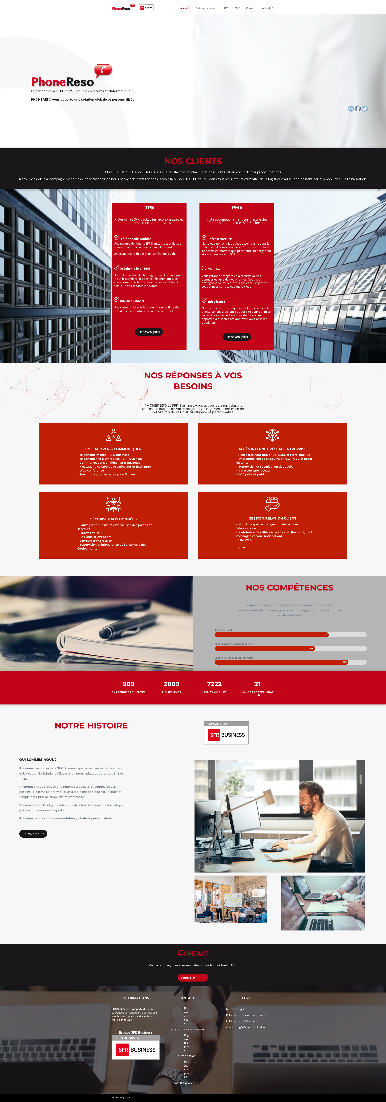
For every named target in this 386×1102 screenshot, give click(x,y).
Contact (251, 8)
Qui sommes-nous (206, 8)
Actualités (268, 8)
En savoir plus (149, 332)
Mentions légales (236, 1009)
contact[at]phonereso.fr (186, 1083)
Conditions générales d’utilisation (245, 1027)
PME (237, 8)
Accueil (184, 8)
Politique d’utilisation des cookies (245, 1015)
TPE (226, 8)
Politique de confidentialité (241, 1021)
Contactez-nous (193, 977)
